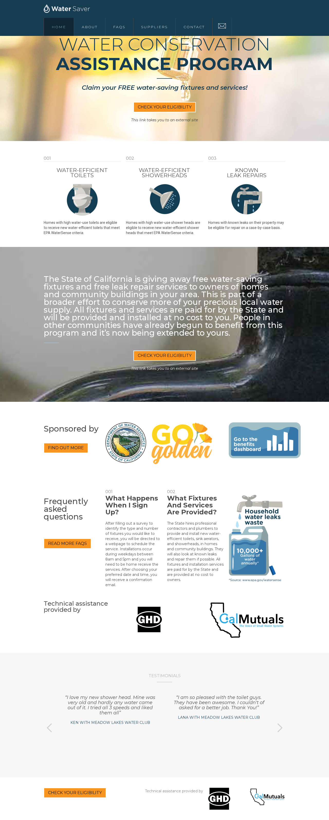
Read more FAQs (67, 543)
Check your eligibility (164, 107)
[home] (71, 9)
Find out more (66, 447)
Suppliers (154, 27)
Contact (194, 27)
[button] (49, 728)
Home (59, 27)
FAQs (119, 27)
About (89, 27)
